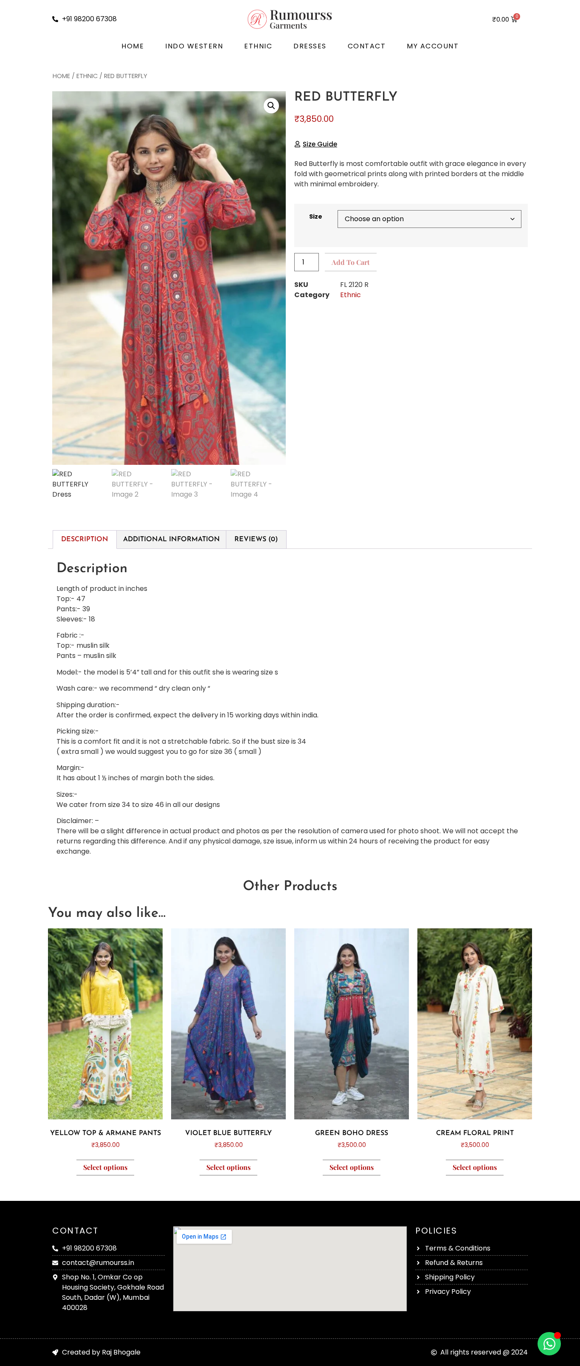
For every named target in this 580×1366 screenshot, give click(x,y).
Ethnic (258, 46)
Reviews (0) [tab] (256, 539)
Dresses (310, 46)
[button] (271, 105)
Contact (367, 46)
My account (433, 46)
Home (132, 46)
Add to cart (351, 262)
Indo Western (194, 46)
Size (315, 216)
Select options (105, 1167)
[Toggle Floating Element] (549, 1343)
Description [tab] (84, 539)
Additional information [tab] (171, 539)
